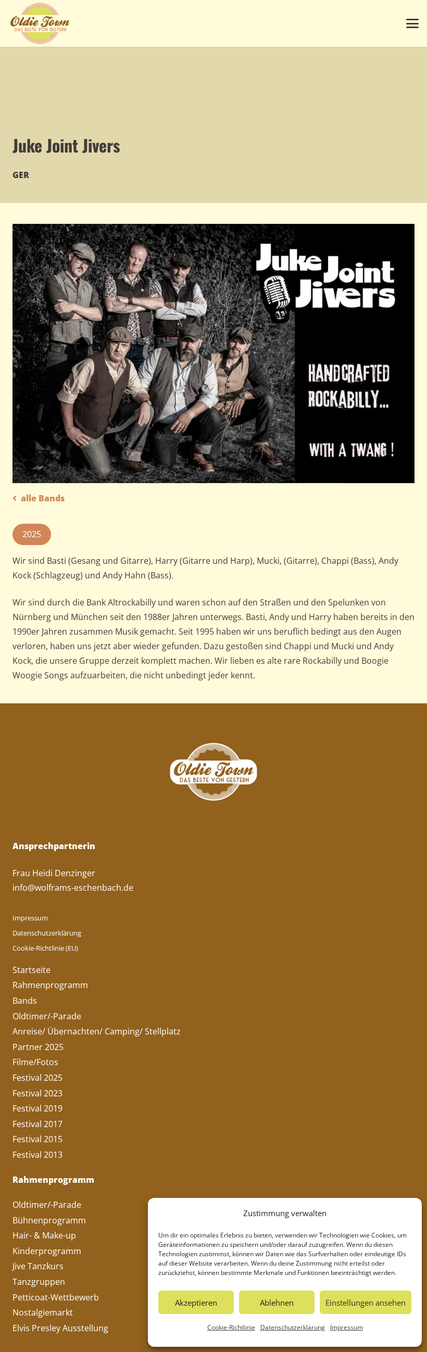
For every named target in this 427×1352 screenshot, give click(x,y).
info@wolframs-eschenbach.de (72, 887)
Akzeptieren (196, 1302)
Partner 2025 (38, 1047)
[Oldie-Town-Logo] (39, 23)
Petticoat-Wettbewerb (55, 1297)
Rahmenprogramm (50, 985)
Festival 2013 (37, 1154)
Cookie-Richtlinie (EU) (45, 948)
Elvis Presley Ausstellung (60, 1328)
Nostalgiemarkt (42, 1312)
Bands (24, 1000)
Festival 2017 (37, 1124)
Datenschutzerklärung (292, 1327)
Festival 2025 (37, 1077)
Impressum (346, 1327)
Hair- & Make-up (44, 1235)
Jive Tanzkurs (38, 1266)
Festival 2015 (37, 1139)
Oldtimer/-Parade (46, 1016)
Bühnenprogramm (49, 1220)
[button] (412, 23)
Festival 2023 (37, 1093)
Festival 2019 (37, 1108)
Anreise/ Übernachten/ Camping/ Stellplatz (96, 1031)
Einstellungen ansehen (365, 1302)
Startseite (31, 970)
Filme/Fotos (35, 1062)
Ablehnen (277, 1302)
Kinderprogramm (46, 1251)
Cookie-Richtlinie (231, 1327)
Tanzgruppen (38, 1281)
